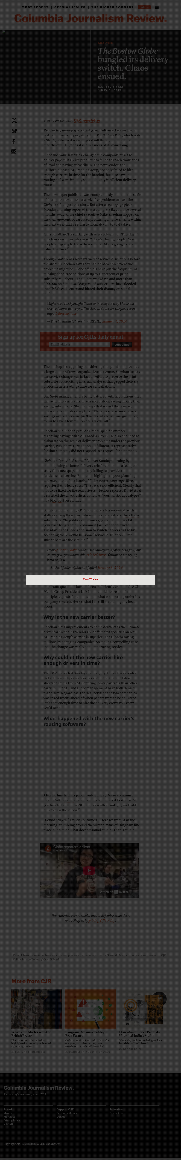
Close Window (90, 579)
